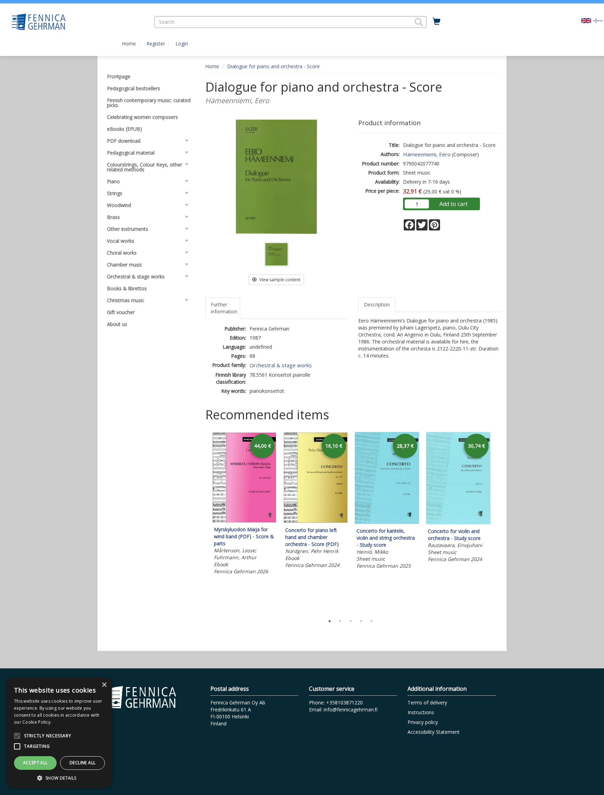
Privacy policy (423, 722)
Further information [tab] (224, 308)
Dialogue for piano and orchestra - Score (273, 66)
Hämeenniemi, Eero (427, 154)
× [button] (104, 685)
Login (181, 43)
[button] (419, 22)
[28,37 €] (387, 522)
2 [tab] (340, 621)
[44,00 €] (244, 520)
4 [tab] (361, 621)
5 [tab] (371, 621)
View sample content (279, 280)
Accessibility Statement (434, 732)
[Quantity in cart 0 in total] (436, 22)
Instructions (421, 712)
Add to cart (453, 204)
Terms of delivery (427, 702)
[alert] (59, 732)
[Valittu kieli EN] (586, 20)
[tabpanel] (244, 504)
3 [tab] (350, 621)
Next (497, 522)
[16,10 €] (315, 521)
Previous (203, 522)
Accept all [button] (35, 763)
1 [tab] (329, 621)
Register (155, 43)
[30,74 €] (458, 522)
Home (129, 43)
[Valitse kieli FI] (598, 20)
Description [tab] (377, 304)
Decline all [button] (82, 763)
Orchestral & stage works (281, 365)
